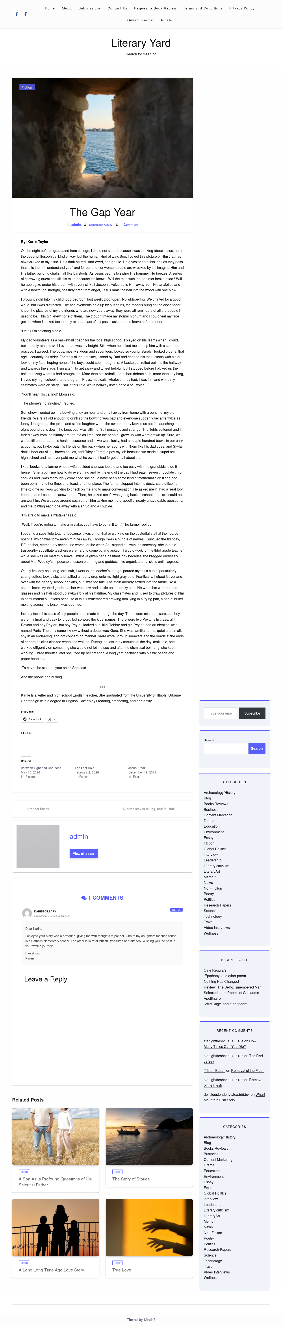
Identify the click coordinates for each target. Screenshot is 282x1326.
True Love (121, 1270)
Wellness (211, 933)
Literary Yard (141, 42)
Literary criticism (216, 865)
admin (76, 224)
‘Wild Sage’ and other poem (225, 1003)
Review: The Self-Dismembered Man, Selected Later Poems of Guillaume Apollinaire (233, 993)
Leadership (212, 860)
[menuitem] (50, 8)
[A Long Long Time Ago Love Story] (55, 1227)
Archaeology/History (220, 792)
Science (210, 910)
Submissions (90, 8)
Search (209, 740)
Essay (208, 837)
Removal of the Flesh (247, 1070)
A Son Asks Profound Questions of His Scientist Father (55, 1181)
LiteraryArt (212, 871)
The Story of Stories (131, 1179)
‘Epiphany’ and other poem (225, 975)
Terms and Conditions (203, 8)
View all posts (83, 853)
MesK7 (149, 1320)
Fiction (27, 87)
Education (212, 826)
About (67, 8)
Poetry (209, 893)
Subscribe (252, 713)
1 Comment (129, 224)
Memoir (209, 876)
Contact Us (118, 8)
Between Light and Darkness (41, 768)
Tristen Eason (214, 1070)
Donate (166, 20)
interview (211, 854)
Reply (176, 909)
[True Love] (149, 1227)
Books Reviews (216, 803)
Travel (208, 921)
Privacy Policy (242, 8)
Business (211, 809)
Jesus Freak (137, 768)
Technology (213, 916)
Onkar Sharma (140, 20)
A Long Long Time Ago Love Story (51, 1270)
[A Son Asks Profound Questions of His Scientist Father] (55, 1136)
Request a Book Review (155, 8)
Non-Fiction (213, 888)
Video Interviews (217, 927)
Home (50, 8)
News (208, 882)
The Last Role (84, 768)
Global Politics (215, 848)
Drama (209, 820)
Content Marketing (218, 814)
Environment (214, 831)
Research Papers (217, 905)
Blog (207, 798)
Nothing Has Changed (221, 981)
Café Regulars (215, 970)
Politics (209, 899)
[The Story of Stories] (149, 1136)
